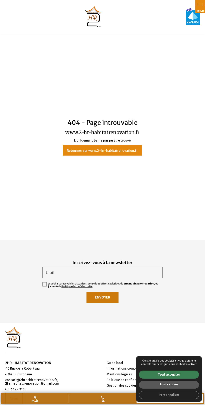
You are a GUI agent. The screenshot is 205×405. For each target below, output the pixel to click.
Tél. (102, 398)
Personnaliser (169, 395)
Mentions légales (119, 374)
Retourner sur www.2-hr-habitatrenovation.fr (102, 151)
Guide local (115, 363)
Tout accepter (169, 374)
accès (35, 398)
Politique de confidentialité (76, 286)
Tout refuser (169, 384)
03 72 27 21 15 (15, 389)
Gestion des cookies (122, 385)
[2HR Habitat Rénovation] (93, 17)
